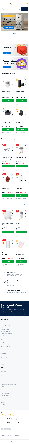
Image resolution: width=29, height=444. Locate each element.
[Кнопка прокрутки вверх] (26, 437)
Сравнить (12, 82)
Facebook (3, 404)
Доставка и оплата (5, 380)
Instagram (3, 400)
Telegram (3, 398)
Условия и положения (6, 377)
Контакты (3, 375)
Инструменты (4, 342)
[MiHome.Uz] (14, 4)
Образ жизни (4, 327)
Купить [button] (8, 100)
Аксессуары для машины (7, 339)
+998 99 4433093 (5, 393)
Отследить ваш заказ (6, 355)
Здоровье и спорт (5, 344)
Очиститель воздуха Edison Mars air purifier (21, 159)
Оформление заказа (6, 360)
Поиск (24, 9)
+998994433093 (6, 1)
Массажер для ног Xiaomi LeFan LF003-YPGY (7, 122)
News (2, 364)
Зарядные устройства (6, 337)
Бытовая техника (5, 329)
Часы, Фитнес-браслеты (6, 333)
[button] (13, 33)
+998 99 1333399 (5, 395)
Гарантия (3, 382)
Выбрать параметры (21, 129)
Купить (8, 231)
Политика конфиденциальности (8, 384)
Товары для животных (6, 331)
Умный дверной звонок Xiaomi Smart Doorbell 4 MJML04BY (21, 93)
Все (25, 73)
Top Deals (3, 371)
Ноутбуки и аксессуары (6, 322)
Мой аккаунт (4, 353)
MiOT (2, 373)
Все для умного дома (6, 325)
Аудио (2, 335)
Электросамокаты (5, 346)
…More (2, 386)
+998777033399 (14, 1)
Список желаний (5, 362)
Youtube (3, 402)
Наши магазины (22, 1)
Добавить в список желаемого (12, 79)
